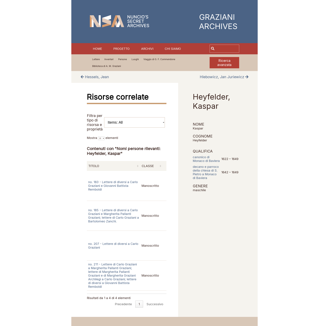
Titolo (93, 166)
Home (97, 49)
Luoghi (135, 59)
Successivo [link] (155, 304)
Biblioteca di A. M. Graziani (106, 66)
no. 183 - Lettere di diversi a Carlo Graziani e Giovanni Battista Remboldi (113, 185)
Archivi (147, 49)
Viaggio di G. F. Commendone (159, 59)
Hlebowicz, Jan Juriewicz (222, 77)
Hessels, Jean (96, 77)
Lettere (96, 59)
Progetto (121, 49)
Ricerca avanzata (224, 63)
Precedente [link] (123, 304)
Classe (148, 166)
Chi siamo (173, 49)
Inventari (108, 59)
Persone (122, 59)
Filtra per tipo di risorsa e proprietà (95, 122)
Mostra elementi (102, 138)
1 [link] (139, 304)
